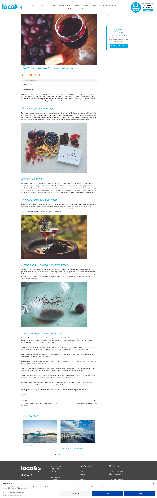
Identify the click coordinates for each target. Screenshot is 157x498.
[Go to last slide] (26, 437)
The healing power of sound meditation (86, 402)
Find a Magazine (84, 477)
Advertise (82, 474)
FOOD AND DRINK (56, 466)
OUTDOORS (54, 474)
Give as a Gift (112, 477)
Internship (82, 479)
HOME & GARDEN (55, 469)
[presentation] (40, 431)
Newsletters (103, 6)
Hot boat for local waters (33, 446)
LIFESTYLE (54, 472)
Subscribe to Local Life (115, 474)
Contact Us (83, 471)
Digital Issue (113, 6)
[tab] (55, 454)
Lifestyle (23, 65)
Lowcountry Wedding (75, 9)
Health (24, 394)
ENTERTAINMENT (56, 477)
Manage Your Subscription (116, 479)
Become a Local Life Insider (116, 471)
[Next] (92, 437)
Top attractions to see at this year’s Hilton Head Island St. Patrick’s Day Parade (39, 403)
